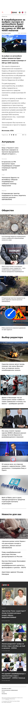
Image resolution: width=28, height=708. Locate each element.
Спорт (3, 174)
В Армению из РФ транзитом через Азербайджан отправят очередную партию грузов (11, 166)
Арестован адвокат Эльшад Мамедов (12, 573)
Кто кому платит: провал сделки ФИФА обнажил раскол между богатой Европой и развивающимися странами (14, 434)
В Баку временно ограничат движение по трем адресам (14, 328)
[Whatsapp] (13, 135)
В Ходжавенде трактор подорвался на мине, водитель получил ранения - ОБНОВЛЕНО (14, 196)
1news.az (7, 698)
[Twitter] (11, 135)
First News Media (6, 33)
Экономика (4, 158)
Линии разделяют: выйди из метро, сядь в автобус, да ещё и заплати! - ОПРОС (13, 646)
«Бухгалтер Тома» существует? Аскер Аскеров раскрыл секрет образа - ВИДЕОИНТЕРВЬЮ (14, 614)
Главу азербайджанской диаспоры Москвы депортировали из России (12, 554)
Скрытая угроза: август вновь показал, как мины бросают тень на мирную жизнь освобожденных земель (13, 367)
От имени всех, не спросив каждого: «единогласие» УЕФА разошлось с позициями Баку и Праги (14, 467)
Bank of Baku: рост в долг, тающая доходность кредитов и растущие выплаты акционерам (13, 500)
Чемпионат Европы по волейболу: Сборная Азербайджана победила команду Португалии (10, 181)
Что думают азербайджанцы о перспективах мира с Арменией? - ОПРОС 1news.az (13, 676)
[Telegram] (15, 135)
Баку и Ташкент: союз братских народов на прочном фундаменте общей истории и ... (10, 151)
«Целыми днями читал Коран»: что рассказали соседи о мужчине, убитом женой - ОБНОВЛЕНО (14, 544)
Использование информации (10, 690)
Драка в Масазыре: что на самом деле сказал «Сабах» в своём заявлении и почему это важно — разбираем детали (14, 400)
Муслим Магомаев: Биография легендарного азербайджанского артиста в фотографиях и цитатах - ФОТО (14, 564)
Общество (4, 16)
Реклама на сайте (6, 688)
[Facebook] (9, 135)
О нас (3, 691)
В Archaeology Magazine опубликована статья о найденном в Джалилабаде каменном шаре (14, 238)
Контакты (4, 693)
